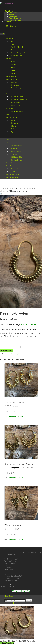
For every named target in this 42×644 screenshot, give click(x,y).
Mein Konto (9, 11)
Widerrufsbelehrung (12, 561)
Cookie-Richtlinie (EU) (13, 576)
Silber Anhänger (16, 56)
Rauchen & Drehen (17, 160)
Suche (6, 598)
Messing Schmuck (26, 188)
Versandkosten (28, 324)
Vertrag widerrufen (11, 559)
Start (2, 188)
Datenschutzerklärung (13, 177)
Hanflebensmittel (17, 111)
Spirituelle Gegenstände (19, 88)
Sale (7, 135)
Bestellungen (15, 18)
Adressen (13, 16)
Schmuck (11, 188)
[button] (1, 194)
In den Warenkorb (6, 350)
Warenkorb (14, 12)
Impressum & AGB (11, 580)
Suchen (28, 600)
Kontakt (8, 21)
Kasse (11, 14)
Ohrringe (4, 190)
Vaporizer (14, 132)
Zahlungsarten (10, 563)
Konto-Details (15, 20)
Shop (8, 142)
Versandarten (9, 557)
